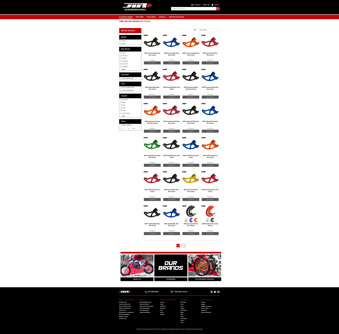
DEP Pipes (183, 302)
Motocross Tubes (123, 316)
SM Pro (182, 320)
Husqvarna (163, 306)
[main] (181, 142)
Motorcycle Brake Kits (124, 308)
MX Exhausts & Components (126, 312)
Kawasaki (162, 308)
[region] (131, 139)
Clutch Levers (122, 310)
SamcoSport (184, 318)
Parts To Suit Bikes (168, 299)
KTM (161, 310)
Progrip (182, 308)
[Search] (218, 8)
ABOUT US (137, 279)
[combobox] (193, 8)
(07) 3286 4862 (153, 291)
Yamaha (162, 314)
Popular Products (127, 299)
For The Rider (207, 299)
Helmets (203, 302)
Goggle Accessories (206, 306)
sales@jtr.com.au (180, 291)
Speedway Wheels (144, 310)
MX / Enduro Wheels (145, 308)
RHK (182, 314)
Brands (184, 299)
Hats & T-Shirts (205, 308)
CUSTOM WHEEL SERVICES (204, 279)
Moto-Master (184, 310)
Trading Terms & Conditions (168, 329)
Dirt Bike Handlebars (124, 314)
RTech (182, 316)
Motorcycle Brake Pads (125, 306)
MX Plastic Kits (123, 302)
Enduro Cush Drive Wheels (146, 306)
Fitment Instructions (206, 312)
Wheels (162, 17)
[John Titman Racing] (137, 7)
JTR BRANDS (171, 279)
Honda (161, 304)
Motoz (182, 312)
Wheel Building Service (145, 302)
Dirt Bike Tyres (123, 318)
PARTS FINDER (127, 17)
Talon (182, 322)
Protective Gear (176, 17)
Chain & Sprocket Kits (124, 304)
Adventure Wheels (144, 304)
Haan (182, 306)
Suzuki (161, 312)
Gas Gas (162, 302)
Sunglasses (204, 310)
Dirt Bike (140, 17)
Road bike (151, 17)
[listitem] (130, 40)
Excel (182, 304)
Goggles (203, 304)
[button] (209, 29)
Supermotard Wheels (145, 312)
